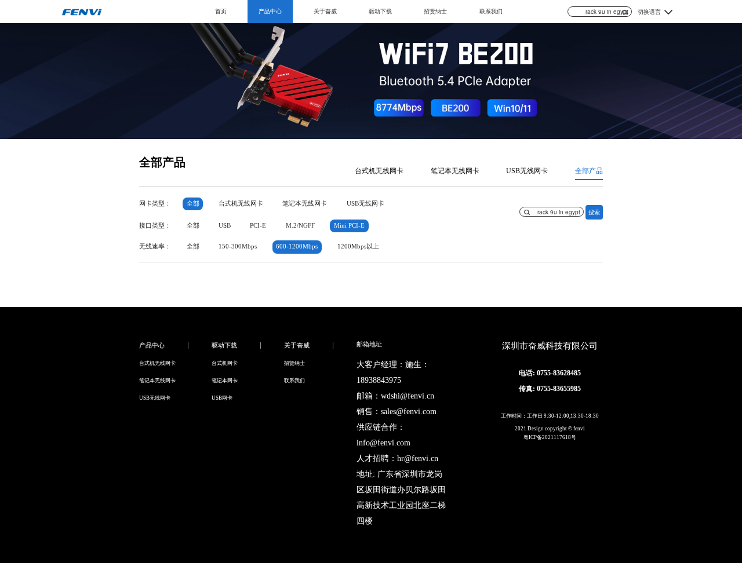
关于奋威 (325, 11)
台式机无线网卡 (379, 171)
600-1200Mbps (297, 246)
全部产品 (589, 171)
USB (225, 225)
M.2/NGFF (300, 225)
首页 (221, 11)
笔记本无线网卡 (455, 171)
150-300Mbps (238, 246)
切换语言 (649, 12)
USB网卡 (222, 398)
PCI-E (258, 225)
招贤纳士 (435, 11)
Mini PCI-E (349, 225)
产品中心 (270, 11)
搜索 (594, 212)
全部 (193, 203)
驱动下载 (380, 11)
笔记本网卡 (225, 380)
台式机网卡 (225, 363)
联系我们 (491, 11)
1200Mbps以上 (358, 246)
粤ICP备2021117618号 (549, 437)
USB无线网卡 (527, 171)
